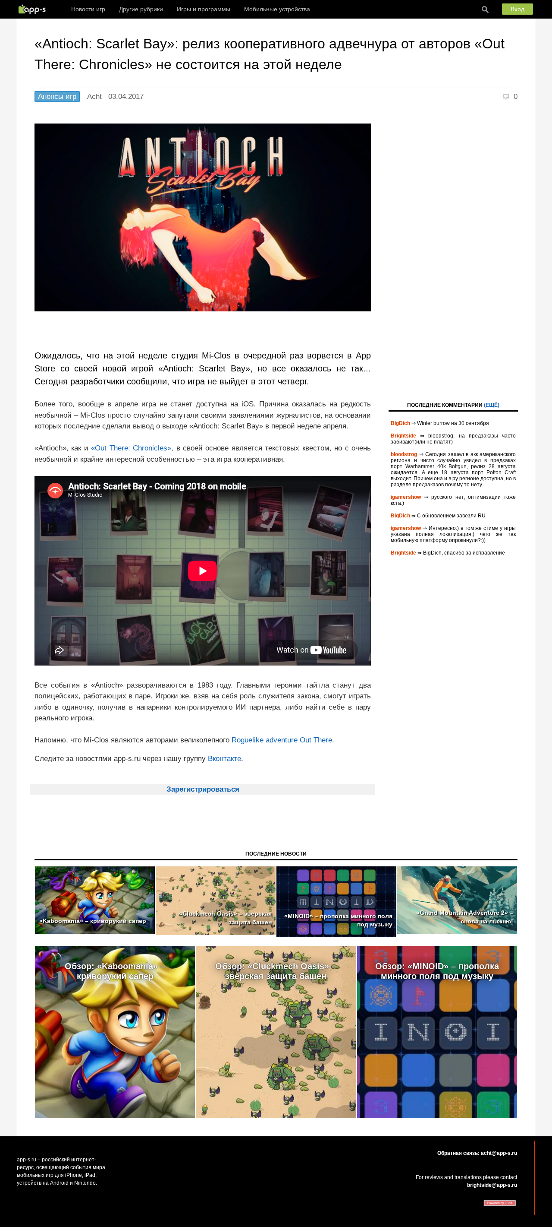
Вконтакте (224, 759)
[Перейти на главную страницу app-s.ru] (34, 9)
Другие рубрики (141, 9)
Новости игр (88, 9)
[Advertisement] (453, 253)
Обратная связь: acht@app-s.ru (477, 1153)
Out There (316, 740)
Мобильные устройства (277, 9)
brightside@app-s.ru (492, 1185)
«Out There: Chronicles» (131, 448)
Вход (517, 9)
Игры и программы (203, 9)
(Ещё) (491, 405)
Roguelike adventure (265, 740)
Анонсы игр (57, 96)
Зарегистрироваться (202, 789)
